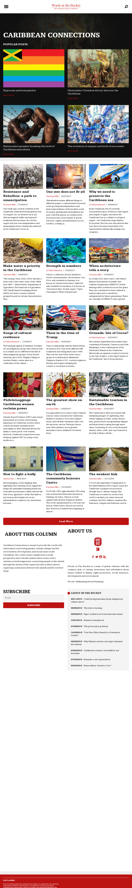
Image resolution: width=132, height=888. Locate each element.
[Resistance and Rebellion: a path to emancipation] (23, 176)
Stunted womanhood (94, 620)
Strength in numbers (63, 266)
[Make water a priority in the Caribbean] (23, 250)
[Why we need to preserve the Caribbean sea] (109, 176)
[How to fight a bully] (23, 458)
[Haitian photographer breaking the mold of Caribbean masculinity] (33, 124)
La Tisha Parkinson (97, 204)
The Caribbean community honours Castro (63, 478)
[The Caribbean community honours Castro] (66, 458)
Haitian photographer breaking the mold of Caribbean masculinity (29, 148)
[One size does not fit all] (66, 176)
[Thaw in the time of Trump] (66, 317)
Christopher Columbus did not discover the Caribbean (93, 92)
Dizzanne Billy (9, 204)
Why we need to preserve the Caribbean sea (102, 196)
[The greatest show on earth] (66, 384)
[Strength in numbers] (66, 250)
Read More (8, 95)
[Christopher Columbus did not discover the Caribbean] (98, 68)
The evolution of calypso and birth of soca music (96, 146)
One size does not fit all (65, 192)
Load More (66, 521)
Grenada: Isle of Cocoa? (108, 333)
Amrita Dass (8, 479)
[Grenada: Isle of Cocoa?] (109, 317)
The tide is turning (93, 608)
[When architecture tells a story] (109, 250)
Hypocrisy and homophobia (19, 90)
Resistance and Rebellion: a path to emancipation (20, 196)
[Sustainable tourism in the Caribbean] (109, 384)
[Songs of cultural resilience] (23, 317)
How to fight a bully (19, 474)
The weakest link (103, 474)
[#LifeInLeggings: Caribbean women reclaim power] (23, 384)
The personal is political (96, 626)
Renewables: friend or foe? (97, 665)
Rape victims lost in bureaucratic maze (103, 614)
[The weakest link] (109, 458)
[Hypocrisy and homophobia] (33, 68)
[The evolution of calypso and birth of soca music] (98, 124)
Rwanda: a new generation (97, 659)
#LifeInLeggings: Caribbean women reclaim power (18, 404)
